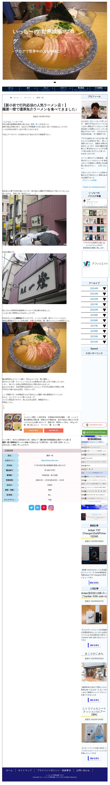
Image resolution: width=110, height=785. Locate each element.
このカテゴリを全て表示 (94, 501)
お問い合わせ (83, 770)
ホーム (10, 89)
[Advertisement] (32, 532)
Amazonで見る (33, 430)
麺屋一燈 (34, 124)
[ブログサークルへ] (94, 516)
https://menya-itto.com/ (49, 460)
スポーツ (63, 89)
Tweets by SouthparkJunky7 (94, 187)
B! (37, 507)
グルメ (46, 89)
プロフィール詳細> (89, 180)
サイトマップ (25, 770)
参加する (104, 503)
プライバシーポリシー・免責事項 (54, 770)
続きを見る (94, 583)
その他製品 (98, 89)
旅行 (28, 89)
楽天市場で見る (53, 430)
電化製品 (81, 89)
